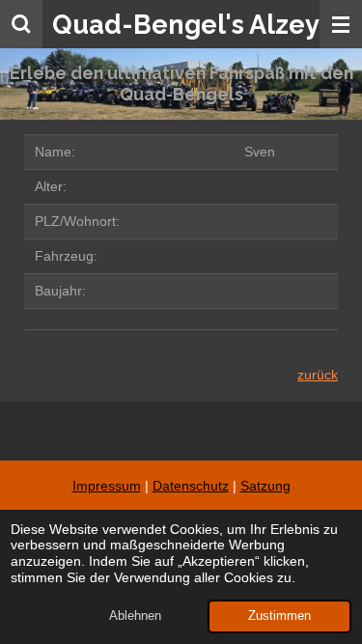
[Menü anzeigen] (341, 24)
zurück (317, 374)
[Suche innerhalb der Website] (21, 24)
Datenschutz (191, 485)
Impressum (106, 485)
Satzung (265, 485)
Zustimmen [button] (279, 616)
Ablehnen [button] (135, 616)
